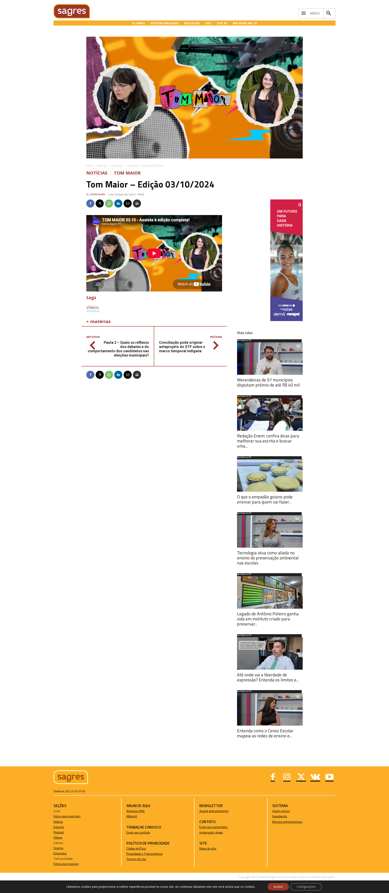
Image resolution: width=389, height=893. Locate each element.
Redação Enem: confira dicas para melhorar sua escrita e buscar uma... (268, 441)
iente (283, 816)
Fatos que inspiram (66, 864)
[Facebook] (90, 203)
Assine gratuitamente (214, 811)
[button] (328, 13)
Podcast (58, 832)
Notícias (102, 165)
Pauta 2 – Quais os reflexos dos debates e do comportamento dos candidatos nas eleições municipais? (118, 348)
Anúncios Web (135, 811)
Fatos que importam (66, 816)
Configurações (306, 887)
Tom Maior (116, 165)
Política (58, 821)
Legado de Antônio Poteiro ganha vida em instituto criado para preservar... (268, 618)
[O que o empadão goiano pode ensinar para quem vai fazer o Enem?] (270, 475)
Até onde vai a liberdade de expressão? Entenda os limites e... (268, 677)
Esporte (58, 827)
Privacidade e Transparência (144, 853)
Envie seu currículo (138, 832)
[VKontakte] (315, 777)
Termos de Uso (136, 859)
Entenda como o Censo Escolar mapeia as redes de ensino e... (265, 733)
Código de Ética (136, 848)
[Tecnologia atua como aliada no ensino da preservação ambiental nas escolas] (270, 531)
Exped (276, 816)
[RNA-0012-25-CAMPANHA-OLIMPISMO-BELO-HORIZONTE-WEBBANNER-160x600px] (286, 320)
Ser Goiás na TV (244, 340)
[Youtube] (329, 777)
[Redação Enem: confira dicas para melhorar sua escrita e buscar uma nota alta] (270, 414)
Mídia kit (131, 816)
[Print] (137, 203)
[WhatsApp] (109, 203)
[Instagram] (287, 777)
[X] (100, 203)
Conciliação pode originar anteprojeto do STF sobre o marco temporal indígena (182, 346)
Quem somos (281, 811)
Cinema (58, 848)
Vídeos (92, 307)
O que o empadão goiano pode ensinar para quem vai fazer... (265, 499)
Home (89, 165)
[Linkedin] (118, 203)
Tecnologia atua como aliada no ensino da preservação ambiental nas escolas (267, 557)
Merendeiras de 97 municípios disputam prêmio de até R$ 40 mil (268, 382)
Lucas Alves (97, 194)
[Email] (128, 203)
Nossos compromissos (287, 821)
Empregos (60, 853)
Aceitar (278, 887)
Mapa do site (207, 848)
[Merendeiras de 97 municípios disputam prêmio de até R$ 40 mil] (270, 358)
